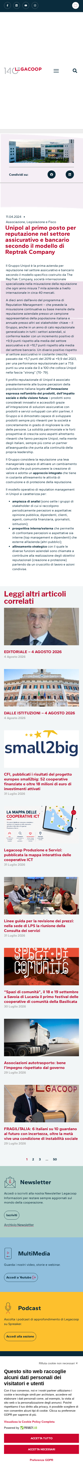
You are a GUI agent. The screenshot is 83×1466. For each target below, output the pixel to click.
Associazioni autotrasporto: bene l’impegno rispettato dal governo (35, 1065)
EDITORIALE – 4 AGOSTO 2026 (33, 651)
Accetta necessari (41, 1449)
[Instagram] (35, 5)
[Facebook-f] (7, 5)
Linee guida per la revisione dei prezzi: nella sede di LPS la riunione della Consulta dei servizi (39, 925)
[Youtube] (25, 5)
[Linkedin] (16, 5)
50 (55, 1159)
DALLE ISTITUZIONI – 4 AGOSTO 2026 (39, 713)
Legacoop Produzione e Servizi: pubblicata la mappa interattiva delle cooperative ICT (37, 855)
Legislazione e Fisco (41, 222)
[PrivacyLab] (28, 1428)
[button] (56, 70)
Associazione (15, 222)
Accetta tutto (42, 1438)
